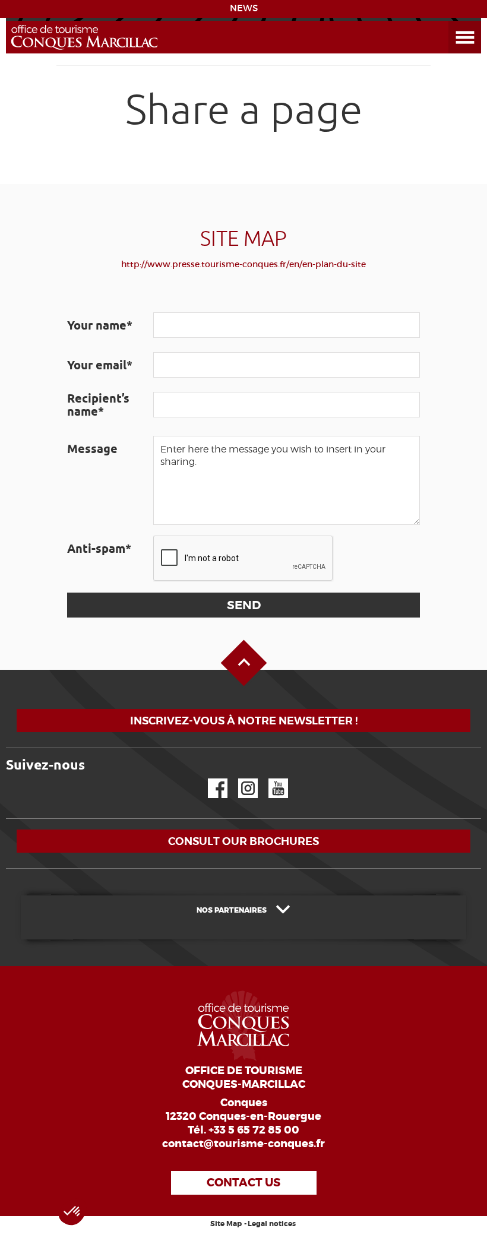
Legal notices (272, 1224)
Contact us (243, 1182)
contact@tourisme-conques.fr (243, 1143)
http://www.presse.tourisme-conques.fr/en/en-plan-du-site (243, 264)
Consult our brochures (243, 841)
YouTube (270, 778)
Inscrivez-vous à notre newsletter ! (244, 720)
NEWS (244, 8)
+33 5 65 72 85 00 (253, 1130)
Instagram (239, 778)
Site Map (226, 1224)
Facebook (210, 778)
